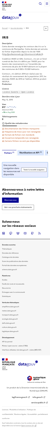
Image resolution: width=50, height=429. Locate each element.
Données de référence (10, 253)
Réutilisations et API (30, 152)
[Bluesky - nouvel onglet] (18, 233)
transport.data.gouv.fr (10, 315)
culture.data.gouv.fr (9, 327)
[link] (10, 200)
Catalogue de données (10, 257)
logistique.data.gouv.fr (10, 331)
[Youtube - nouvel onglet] (25, 233)
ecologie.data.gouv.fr (10, 319)
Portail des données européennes (14, 265)
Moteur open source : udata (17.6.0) (15, 346)
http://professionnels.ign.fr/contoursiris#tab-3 (22, 54)
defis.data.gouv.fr (8, 323)
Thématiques (7, 249)
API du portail (7, 342)
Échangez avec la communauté (13, 292)
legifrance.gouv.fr (19, 397)
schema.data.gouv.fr (9, 269)
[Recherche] (40, 3)
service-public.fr (38, 402)
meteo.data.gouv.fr (9, 311)
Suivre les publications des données (15, 261)
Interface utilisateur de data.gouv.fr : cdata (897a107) (21, 350)
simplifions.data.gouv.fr (10, 306)
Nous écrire (6, 288)
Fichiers (9, 152)
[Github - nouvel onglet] (32, 233)
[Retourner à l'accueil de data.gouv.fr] (11, 16)
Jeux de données (17, 28)
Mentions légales (20, 414)
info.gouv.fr (38, 397)
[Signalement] (46, 28)
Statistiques (6, 296)
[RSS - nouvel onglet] (39, 233)
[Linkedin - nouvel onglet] (3, 233)
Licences (5, 410)
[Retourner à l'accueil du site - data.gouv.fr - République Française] (28, 364)
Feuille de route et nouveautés (13, 284)
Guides (4, 280)
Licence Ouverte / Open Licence (18, 92)
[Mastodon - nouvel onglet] (10, 233)
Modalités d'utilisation (17, 410)
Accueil (5, 28)
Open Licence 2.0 (27, 425)
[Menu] (46, 3)
